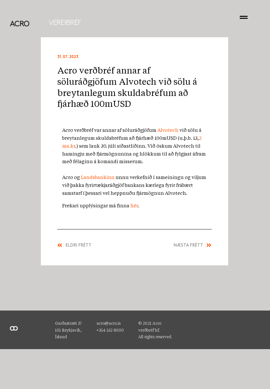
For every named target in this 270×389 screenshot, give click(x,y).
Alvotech (167, 130)
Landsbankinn (98, 177)
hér (134, 206)
